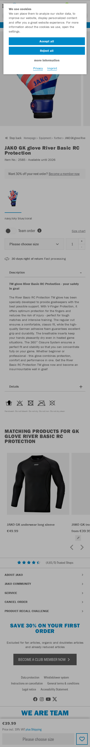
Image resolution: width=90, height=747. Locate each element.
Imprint (52, 68)
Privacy (38, 68)
